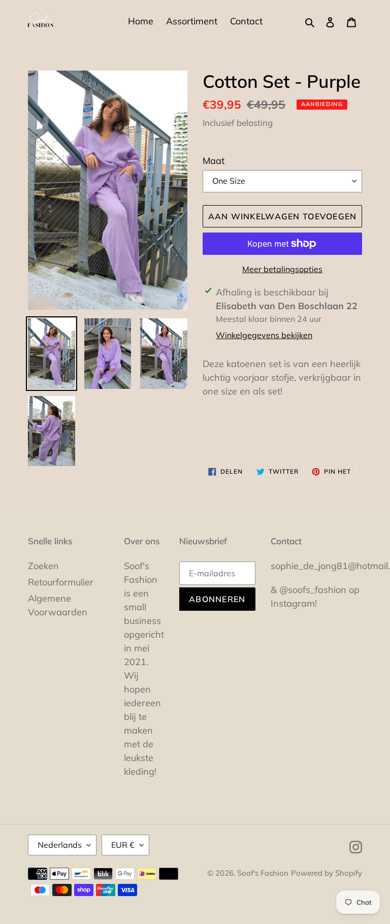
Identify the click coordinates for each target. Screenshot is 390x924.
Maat (213, 161)
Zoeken (43, 566)
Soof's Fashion (262, 873)
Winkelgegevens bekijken (264, 335)
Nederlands (60, 845)
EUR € (123, 845)
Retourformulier (60, 582)
